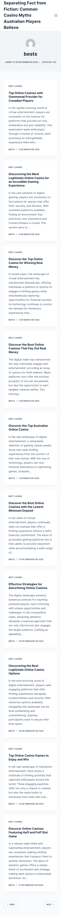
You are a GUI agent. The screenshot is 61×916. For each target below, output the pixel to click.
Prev (12, 904)
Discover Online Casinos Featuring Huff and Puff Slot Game (28, 832)
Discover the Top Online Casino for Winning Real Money (26, 262)
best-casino (15, 86)
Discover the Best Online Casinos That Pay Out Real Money (27, 348)
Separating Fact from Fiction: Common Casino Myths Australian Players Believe (25, 15)
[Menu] (55, 15)
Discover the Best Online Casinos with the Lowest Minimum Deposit (26, 506)
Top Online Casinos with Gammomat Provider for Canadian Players (26, 96)
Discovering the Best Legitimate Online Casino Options (26, 669)
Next (49, 904)
